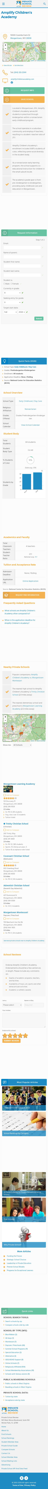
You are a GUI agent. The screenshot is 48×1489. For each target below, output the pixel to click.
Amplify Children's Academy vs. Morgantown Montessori (27, 677)
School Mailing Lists (9, 1461)
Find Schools (6, 1434)
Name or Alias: (29, 1000)
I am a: (4, 1000)
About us (5, 1430)
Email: (5, 243)
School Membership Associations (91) (19, 1370)
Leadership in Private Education (19, 1263)
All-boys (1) (9, 1338)
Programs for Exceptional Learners (20, 1270)
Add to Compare (12, 795)
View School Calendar (30, 425)
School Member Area (9, 1457)
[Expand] (5, 725)
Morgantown (16, 38)
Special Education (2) (13, 1352)
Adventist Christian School (16, 885)
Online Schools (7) (12, 1363)
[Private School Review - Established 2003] (24, 4)
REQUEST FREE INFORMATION (27, 595)
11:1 (36, 557)
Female (16, 283)
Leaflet (32, 61)
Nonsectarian (30, 409)
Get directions (19, 65)
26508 (28, 38)
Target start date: (10, 308)
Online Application (30, 581)
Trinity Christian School (17, 823)
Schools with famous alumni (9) (17, 1374)
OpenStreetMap (41, 61)
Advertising (5, 1465)
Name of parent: (10, 252)
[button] (24, 50)
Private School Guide (9, 1445)
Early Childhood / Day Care (25, 367)
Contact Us (5, 1453)
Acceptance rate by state (15, 1400)
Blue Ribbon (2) (11, 1334)
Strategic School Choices (16, 1259)
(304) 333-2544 (20, 72)
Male (7, 283)
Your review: (6, 1010)
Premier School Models (16, 1266)
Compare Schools (8, 1449)
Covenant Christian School (16, 856)
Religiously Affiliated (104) (15, 1367)
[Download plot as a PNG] (42, 471)
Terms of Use (18, 1485)
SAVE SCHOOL (27, 99)
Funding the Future (14, 1256)
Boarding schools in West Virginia (18, 1387)
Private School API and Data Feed (14, 1468)
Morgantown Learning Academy (27, 707)
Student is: (8, 280)
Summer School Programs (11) (16, 1349)
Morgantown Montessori (15, 912)
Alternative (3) (10, 1356)
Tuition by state (11, 1396)
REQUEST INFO (27, 90)
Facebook (26, 1478)
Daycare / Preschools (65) (15, 1345)
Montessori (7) (10, 1341)
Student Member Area (9, 1442)
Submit (39, 318)
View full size (8, 65)
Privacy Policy (30, 1485)
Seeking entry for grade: (13, 298)
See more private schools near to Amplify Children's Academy (24, 940)
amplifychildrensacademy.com (22, 79)
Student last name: (11, 271)
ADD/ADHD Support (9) (14, 1359)
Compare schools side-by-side (17, 1325)
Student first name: (11, 262)
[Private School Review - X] (22, 1478)
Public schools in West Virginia (17, 1383)
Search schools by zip (13, 1321)
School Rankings (7, 1438)
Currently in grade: (11, 288)
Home (3, 1426)
